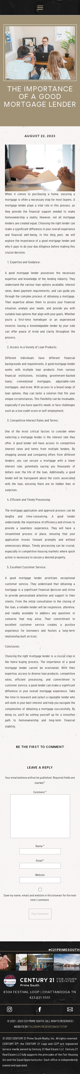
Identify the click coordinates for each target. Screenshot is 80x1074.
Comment (40, 792)
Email (40, 860)
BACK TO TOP (60, 1026)
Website (40, 874)
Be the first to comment (40, 747)
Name (40, 846)
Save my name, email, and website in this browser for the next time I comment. (40, 897)
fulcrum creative (39, 1026)
